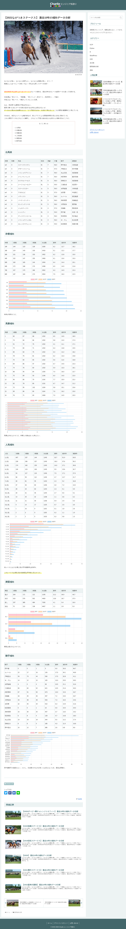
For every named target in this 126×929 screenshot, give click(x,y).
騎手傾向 (19, 141)
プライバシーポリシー (97, 129)
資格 (91, 70)
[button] (121, 17)
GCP (91, 44)
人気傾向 (19, 135)
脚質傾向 (19, 138)
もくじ (41, 123)
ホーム (50, 923)
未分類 (92, 63)
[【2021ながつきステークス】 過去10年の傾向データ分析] (14, 792)
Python (92, 48)
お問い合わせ (94, 132)
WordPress (93, 55)
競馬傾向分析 (9, 783)
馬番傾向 (19, 133)
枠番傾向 (19, 130)
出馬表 (18, 127)
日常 (91, 59)
